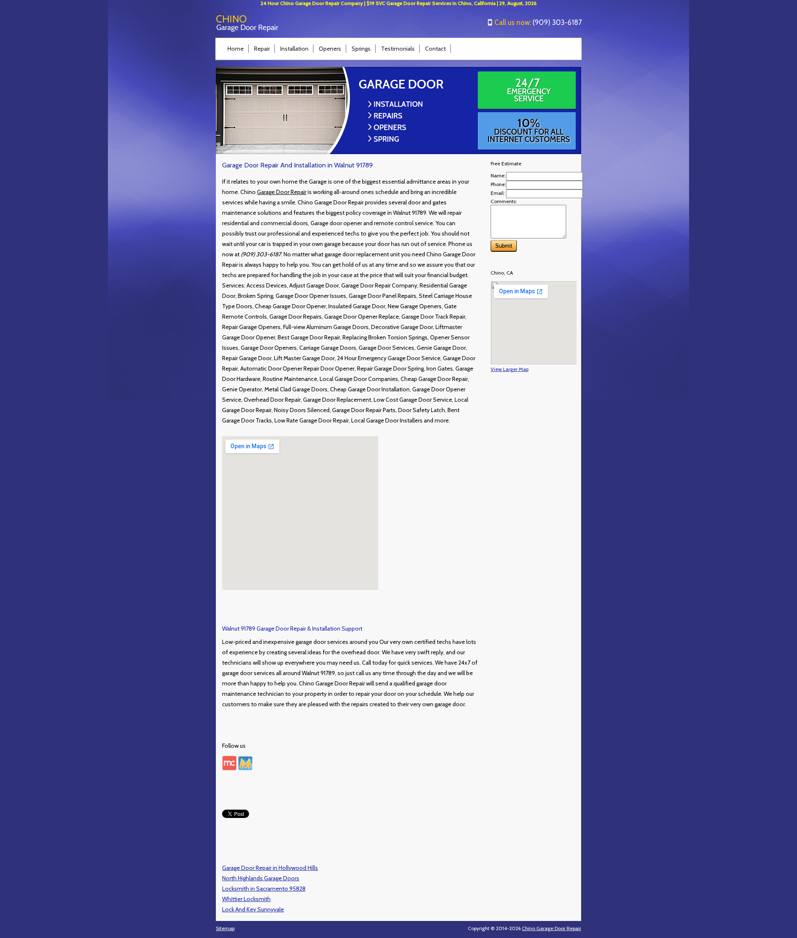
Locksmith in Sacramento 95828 (264, 888)
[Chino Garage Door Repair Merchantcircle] (229, 768)
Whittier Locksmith (246, 899)
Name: (498, 175)
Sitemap (225, 928)
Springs (361, 48)
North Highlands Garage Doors (260, 878)
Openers (330, 48)
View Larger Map (509, 369)
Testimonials (398, 48)
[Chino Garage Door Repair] (247, 30)
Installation (294, 48)
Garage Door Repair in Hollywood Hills (270, 868)
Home (235, 48)
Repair (262, 48)
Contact (435, 48)
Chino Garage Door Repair (551, 928)
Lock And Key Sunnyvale (253, 909)
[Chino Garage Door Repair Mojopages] (245, 768)
